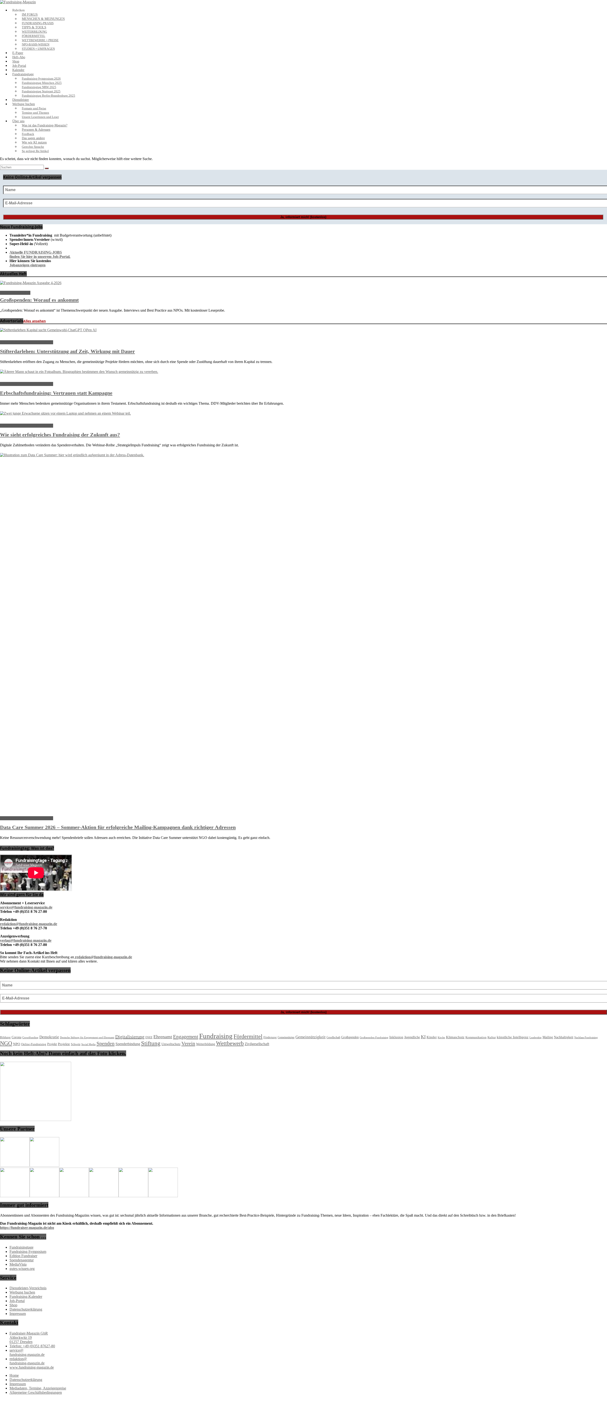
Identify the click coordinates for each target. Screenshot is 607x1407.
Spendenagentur (21, 1260)
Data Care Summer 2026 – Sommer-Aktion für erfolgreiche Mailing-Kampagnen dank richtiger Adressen (118, 827)
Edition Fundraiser (23, 1256)
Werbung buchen (23, 104)
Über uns (18, 121)
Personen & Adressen (36, 129)
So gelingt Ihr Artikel (35, 151)
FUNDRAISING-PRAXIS (38, 23)
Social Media (88, 1044)
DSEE (148, 1037)
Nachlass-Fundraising (586, 1037)
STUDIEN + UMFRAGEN (38, 48)
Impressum (17, 1314)
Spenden (106, 1043)
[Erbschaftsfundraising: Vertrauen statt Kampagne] (79, 372)
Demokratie (49, 1037)
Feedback (28, 134)
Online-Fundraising (33, 1044)
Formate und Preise (34, 108)
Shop (15, 61)
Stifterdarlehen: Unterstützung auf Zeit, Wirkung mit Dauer (67, 351)
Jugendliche (412, 1037)
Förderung (270, 1037)
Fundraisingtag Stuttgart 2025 (41, 91)
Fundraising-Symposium (27, 1252)
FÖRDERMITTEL (33, 36)
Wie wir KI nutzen (34, 142)
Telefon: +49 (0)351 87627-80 (32, 1346)
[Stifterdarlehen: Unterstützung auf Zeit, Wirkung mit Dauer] (48, 330)
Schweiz (75, 1044)
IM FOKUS (30, 14)
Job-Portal (19, 65)
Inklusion (396, 1037)
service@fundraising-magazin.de (27, 1352)
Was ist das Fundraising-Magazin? (44, 125)
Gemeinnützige (286, 1037)
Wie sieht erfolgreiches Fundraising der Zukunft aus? (60, 435)
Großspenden (350, 1037)
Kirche (441, 1037)
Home (14, 1375)
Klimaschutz (455, 1037)
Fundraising (216, 1036)
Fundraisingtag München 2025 (42, 83)
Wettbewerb (230, 1043)
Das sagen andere (33, 138)
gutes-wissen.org (22, 1269)
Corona (16, 1037)
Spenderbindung (127, 1044)
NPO (16, 1044)
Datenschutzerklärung (25, 1309)
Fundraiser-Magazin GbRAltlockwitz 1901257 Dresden (28, 1337)
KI (423, 1036)
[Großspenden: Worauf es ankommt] (30, 283)
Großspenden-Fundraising (374, 1037)
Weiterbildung (205, 1044)
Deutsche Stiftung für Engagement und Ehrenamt (87, 1037)
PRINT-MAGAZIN (15, 293)
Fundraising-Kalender (25, 1297)
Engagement (185, 1036)
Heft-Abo (18, 57)
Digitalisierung (129, 1036)
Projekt (52, 1044)
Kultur (491, 1037)
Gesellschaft (333, 1037)
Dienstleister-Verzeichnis (27, 1288)
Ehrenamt (162, 1036)
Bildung (5, 1037)
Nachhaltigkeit (563, 1037)
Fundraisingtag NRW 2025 (39, 87)
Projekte (64, 1044)
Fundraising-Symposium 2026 (41, 78)
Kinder (432, 1037)
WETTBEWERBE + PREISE (40, 40)
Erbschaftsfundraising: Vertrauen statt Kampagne (56, 393)
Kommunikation (476, 1037)
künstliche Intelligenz (513, 1037)
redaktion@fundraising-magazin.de (27, 1361)
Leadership (535, 1037)
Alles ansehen (34, 321)
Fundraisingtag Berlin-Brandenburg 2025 (48, 95)
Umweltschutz (170, 1044)
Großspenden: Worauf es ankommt (39, 300)
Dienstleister (20, 100)
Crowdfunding (30, 1037)
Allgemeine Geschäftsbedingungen (35, 1392)
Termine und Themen (35, 112)
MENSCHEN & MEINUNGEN (43, 19)
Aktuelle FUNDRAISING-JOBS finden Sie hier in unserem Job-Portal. (39, 254)
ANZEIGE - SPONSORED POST (26, 342)
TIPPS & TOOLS (34, 27)
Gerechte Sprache (33, 146)
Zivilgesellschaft (257, 1044)
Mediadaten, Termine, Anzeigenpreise (37, 1388)
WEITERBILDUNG (34, 31)
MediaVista (18, 1264)
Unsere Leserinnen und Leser (40, 117)
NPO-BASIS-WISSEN (35, 44)
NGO (6, 1043)
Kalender (18, 70)
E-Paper (17, 53)
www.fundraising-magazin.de (31, 1367)
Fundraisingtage (23, 74)
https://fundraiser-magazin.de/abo (27, 1228)
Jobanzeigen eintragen (27, 265)
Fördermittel (248, 1036)
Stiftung (151, 1043)
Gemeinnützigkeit (310, 1037)
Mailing (548, 1037)
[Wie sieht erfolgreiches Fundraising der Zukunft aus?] (65, 413)
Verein (188, 1043)
